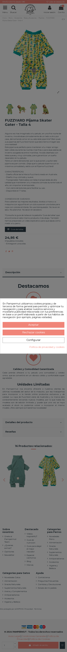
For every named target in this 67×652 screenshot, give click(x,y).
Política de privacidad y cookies (46, 347)
